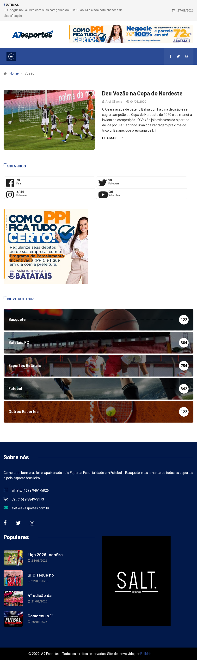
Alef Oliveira (113, 101)
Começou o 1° (40, 615)
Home (14, 73)
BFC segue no (41, 575)
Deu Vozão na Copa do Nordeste (142, 93)
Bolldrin (146, 654)
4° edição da (40, 595)
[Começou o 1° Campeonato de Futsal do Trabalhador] (13, 619)
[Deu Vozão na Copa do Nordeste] (170, 56)
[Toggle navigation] (11, 56)
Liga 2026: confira (45, 554)
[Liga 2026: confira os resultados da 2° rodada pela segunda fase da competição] (13, 558)
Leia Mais (109, 138)
